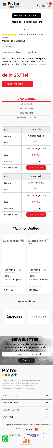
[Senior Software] (25, 441)
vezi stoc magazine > (36, 148)
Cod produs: (8, 40)
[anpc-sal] (15, 435)
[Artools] (39, 317)
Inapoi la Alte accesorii (27, 15)
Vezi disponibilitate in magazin (18, 52)
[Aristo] (14, 317)
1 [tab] (24, 29)
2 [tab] (28, 29)
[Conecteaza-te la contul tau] (43, 5)
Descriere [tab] (26, 103)
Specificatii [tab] (26, 108)
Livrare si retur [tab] (26, 117)
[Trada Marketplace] (28, 441)
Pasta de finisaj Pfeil (38, 279)
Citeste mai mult (37, 64)
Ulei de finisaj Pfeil (12, 279)
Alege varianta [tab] (26, 99)
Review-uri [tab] (26, 113)
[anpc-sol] (34, 435)
